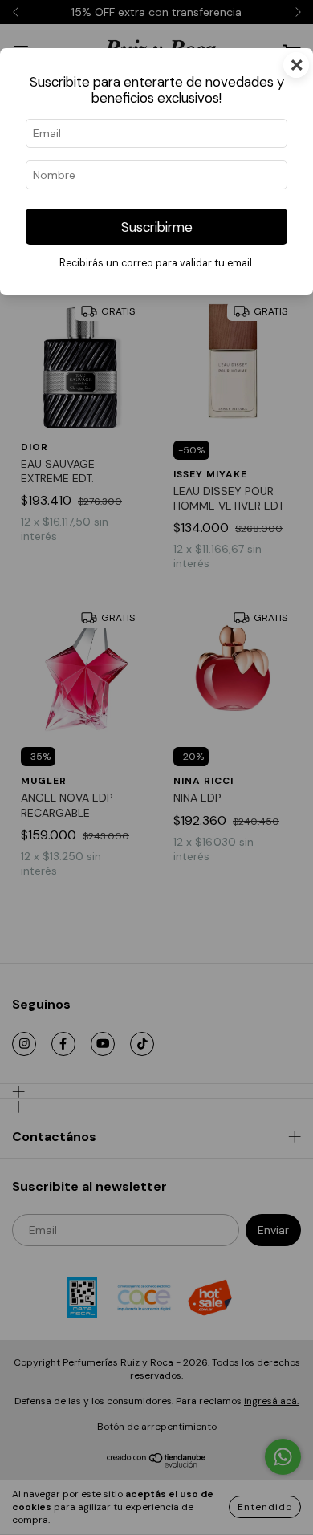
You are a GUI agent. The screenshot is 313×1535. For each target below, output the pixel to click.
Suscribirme (157, 227)
